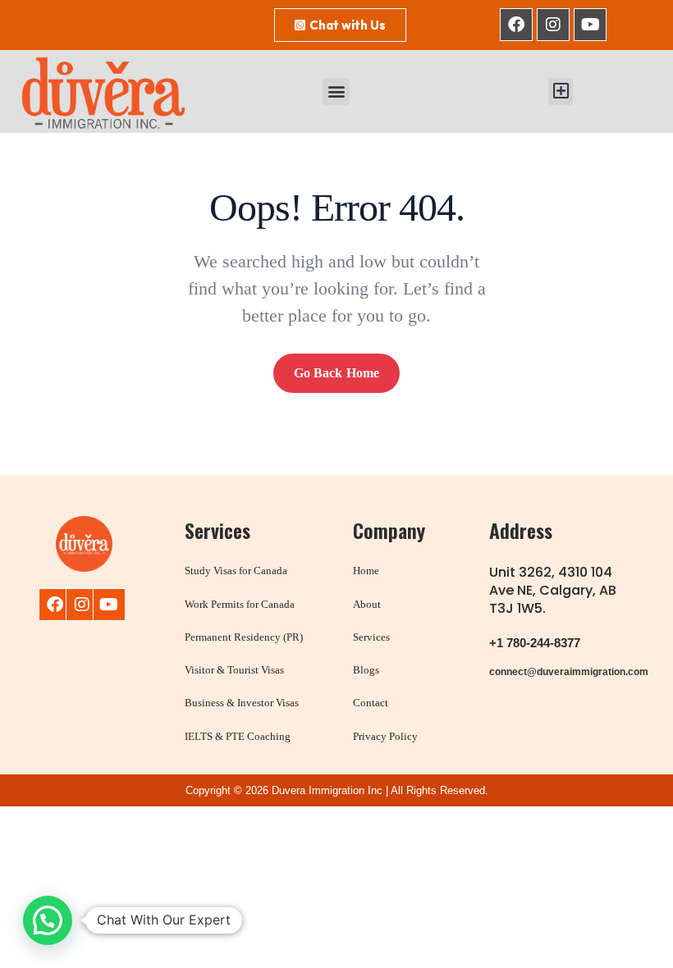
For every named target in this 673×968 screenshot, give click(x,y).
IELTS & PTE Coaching (238, 736)
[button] (336, 91)
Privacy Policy (385, 736)
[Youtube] (590, 24)
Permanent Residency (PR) (244, 637)
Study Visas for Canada (236, 570)
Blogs (366, 670)
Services (371, 637)
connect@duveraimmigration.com (568, 672)
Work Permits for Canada (240, 604)
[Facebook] (516, 24)
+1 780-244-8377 (534, 643)
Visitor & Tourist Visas (234, 670)
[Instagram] (553, 24)
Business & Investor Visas (242, 702)
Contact (370, 702)
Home (366, 570)
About (367, 604)
